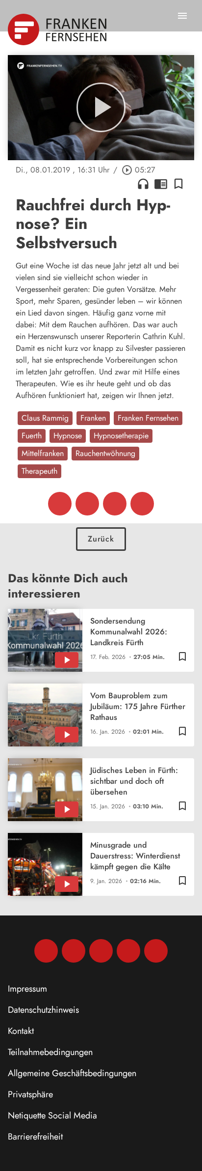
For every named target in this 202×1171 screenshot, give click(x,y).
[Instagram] (73, 951)
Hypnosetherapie (121, 435)
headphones (143, 184)
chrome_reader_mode (161, 184)
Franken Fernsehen (148, 418)
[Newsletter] (156, 951)
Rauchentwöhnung (105, 453)
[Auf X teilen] (87, 503)
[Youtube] (101, 951)
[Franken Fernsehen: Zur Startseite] (58, 29)
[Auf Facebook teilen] (60, 503)
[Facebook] (46, 951)
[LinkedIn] (128, 951)
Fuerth (32, 435)
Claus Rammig (45, 418)
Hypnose (67, 435)
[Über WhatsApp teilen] (114, 503)
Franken (93, 418)
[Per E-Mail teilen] (142, 503)
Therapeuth (39, 471)
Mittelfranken (43, 453)
